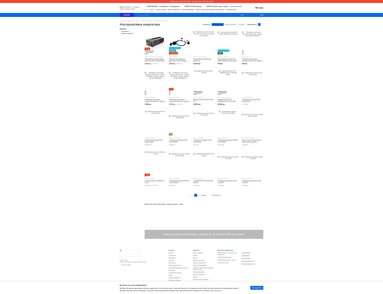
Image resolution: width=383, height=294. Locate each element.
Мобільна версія (126, 265)
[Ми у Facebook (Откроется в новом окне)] (244, 9)
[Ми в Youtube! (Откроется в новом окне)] (246, 9)
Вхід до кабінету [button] (198, 253)
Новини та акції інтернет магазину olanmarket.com (210, 9)
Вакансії (195, 277)
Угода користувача (231, 9)
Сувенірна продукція (175, 280)
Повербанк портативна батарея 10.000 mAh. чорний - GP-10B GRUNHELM (252, 60)
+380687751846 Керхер (192, 6)
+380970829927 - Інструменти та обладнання (163, 6)
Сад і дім (171, 260)
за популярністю (218, 24)
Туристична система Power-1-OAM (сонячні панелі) (252, 141)
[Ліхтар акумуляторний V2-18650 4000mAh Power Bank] (228, 41)
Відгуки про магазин (199, 274)
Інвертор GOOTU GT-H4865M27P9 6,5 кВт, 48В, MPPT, (226, 101)
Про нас (152, 9)
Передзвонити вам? (236, 6)
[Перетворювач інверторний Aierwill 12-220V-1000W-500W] (155, 41)
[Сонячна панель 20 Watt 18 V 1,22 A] (155, 163)
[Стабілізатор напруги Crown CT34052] (228, 163)
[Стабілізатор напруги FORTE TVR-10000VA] (179, 163)
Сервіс (171, 275)
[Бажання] (254, 15)
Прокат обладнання (174, 277)
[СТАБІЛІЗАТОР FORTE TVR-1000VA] (204, 163)
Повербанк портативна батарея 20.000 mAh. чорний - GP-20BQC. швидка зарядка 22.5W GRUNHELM (155, 102)
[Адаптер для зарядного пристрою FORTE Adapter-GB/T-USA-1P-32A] (179, 41)
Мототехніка (172, 263)
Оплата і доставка (161, 9)
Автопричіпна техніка (175, 272)
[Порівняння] (250, 15)
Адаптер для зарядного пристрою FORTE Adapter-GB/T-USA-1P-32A (178, 60)
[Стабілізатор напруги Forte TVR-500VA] (204, 123)
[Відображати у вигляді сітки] (259, 24)
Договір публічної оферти (200, 279)
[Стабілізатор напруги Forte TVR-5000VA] (179, 123)
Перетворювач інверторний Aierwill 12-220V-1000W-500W (154, 60)
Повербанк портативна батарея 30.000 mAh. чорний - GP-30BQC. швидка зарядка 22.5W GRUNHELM (179, 102)
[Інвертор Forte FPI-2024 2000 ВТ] (204, 82)
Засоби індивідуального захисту (178, 267)
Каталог (146, 9)
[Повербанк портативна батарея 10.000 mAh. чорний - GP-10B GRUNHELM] (252, 41)
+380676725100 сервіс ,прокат (217, 6)
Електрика (172, 270)
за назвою (241, 24)
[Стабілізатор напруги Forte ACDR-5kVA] (252, 82)
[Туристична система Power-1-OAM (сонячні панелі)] (252, 123)
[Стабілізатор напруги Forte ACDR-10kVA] (155, 123)
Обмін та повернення (174, 9)
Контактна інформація (188, 9)
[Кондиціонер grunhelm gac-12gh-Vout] (204, 41)
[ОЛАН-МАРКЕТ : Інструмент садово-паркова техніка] (130, 253)
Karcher (171, 253)
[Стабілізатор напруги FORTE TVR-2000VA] (228, 123)
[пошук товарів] (137, 15)
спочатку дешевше (230, 24)
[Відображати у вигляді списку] (262, 24)
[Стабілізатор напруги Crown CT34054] (252, 163)
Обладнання (172, 258)
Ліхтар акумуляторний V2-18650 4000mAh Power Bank (227, 60)
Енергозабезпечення (175, 265)
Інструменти (172, 255)
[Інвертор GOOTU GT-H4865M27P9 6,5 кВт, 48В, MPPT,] (228, 82)
